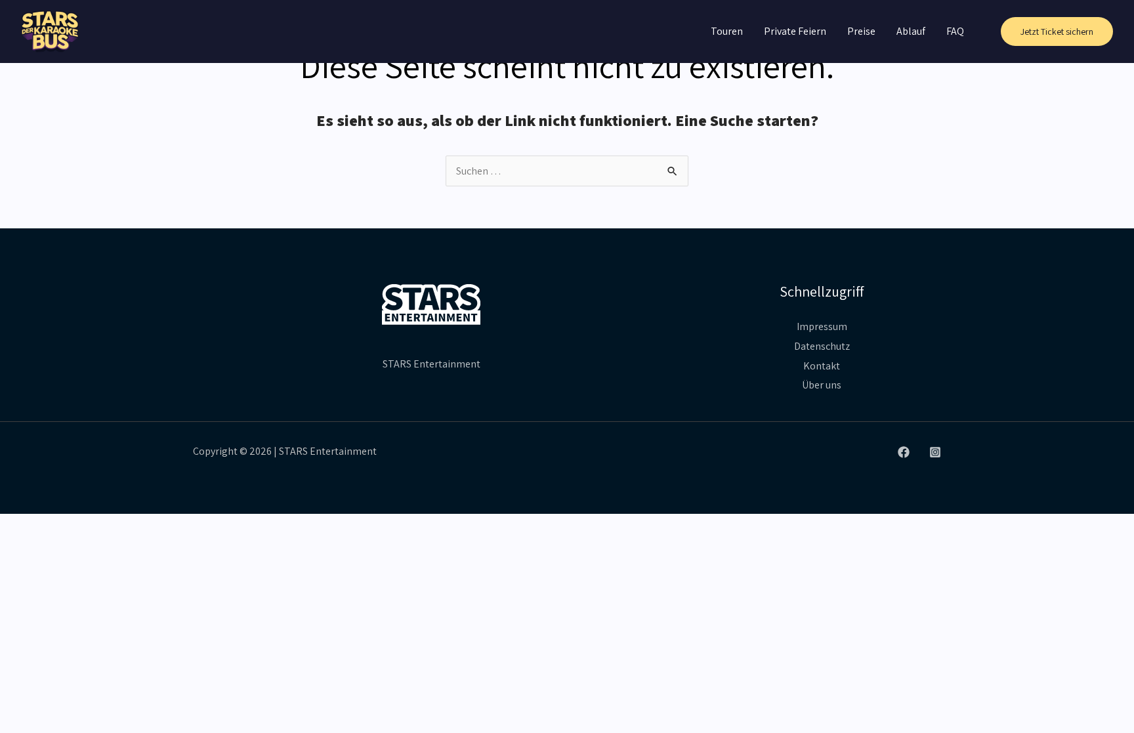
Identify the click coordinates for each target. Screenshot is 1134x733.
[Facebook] (904, 452)
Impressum (822, 326)
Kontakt (821, 366)
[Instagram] (935, 452)
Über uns (821, 385)
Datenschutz (822, 346)
